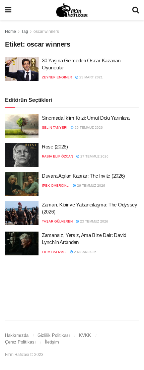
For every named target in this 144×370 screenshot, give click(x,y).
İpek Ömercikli (56, 185)
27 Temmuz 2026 (94, 156)
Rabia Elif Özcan (57, 156)
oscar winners (46, 31)
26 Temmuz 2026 (90, 185)
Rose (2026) (55, 146)
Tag (24, 31)
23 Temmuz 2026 (93, 221)
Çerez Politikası (20, 342)
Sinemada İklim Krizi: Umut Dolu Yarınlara (86, 118)
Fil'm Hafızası (54, 252)
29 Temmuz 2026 (88, 127)
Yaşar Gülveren (57, 221)
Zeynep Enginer (57, 77)
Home (10, 31)
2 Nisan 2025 (84, 252)
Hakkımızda (16, 335)
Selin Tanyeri (54, 127)
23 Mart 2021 (90, 77)
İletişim (52, 342)
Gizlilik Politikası (54, 335)
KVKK (85, 335)
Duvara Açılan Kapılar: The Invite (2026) (83, 176)
